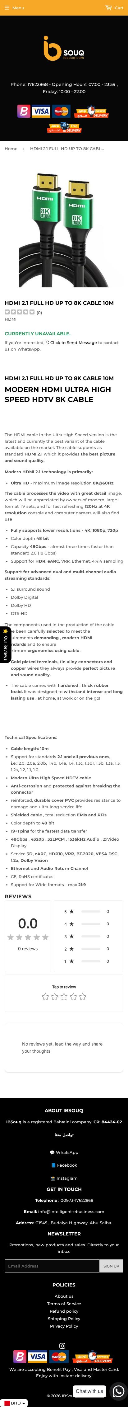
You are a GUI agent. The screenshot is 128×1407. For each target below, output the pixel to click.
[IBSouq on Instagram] (62, 1346)
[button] (88, 911)
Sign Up (111, 1266)
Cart (118, 7)
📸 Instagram (64, 1178)
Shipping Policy (64, 1318)
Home (11, 148)
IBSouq (69, 1395)
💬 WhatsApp (64, 1152)
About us (64, 1296)
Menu (18, 7)
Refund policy (64, 1311)
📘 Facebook (64, 1165)
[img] (19, 312)
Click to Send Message (73, 342)
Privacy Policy (64, 1326)
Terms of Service (64, 1303)
